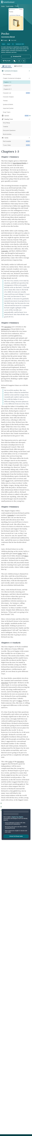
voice (10, 762)
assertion (4, 683)
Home (3, 6)
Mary (26, 556)
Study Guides (9, 6)
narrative (7, 327)
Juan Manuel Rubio (19, 163)
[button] (14, 61)
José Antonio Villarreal (8, 37)
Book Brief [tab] (19, 66)
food (7, 481)
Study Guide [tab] (7, 66)
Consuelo (4, 251)
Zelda (20, 553)
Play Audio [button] (7, 60)
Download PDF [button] (17, 56)
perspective (5, 329)
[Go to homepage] (8, 2)
